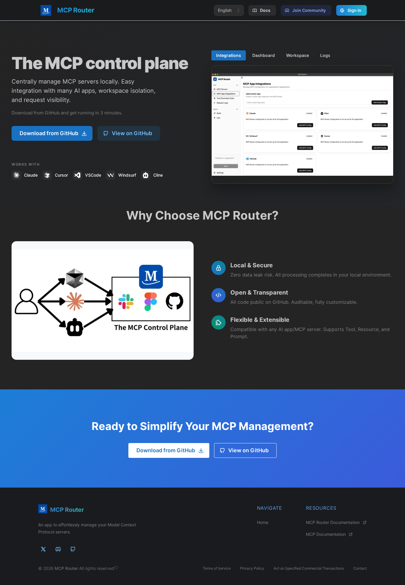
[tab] (228, 55)
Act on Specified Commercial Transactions (309, 568)
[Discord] (58, 549)
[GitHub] (73, 549)
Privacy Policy (252, 568)
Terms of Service (217, 568)
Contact (360, 568)
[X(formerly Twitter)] (43, 549)
